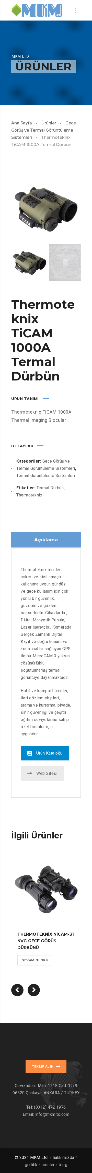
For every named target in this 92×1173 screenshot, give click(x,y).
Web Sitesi (46, 773)
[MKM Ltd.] (36, 10)
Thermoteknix (29, 495)
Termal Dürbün (50, 487)
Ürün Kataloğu (49, 753)
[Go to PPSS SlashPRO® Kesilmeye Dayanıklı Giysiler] (34, 990)
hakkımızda (63, 1157)
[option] (46, 208)
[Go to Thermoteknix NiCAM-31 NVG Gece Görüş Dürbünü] (46, 890)
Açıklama (46, 540)
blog (63, 1164)
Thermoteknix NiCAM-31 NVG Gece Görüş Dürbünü (45, 941)
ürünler (48, 1164)
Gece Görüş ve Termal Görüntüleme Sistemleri (43, 130)
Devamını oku (34, 960)
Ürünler (48, 123)
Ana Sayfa (21, 123)
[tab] (46, 540)
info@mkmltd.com (52, 1114)
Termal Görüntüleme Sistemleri (45, 475)
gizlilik (31, 1164)
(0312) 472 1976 (50, 1107)
